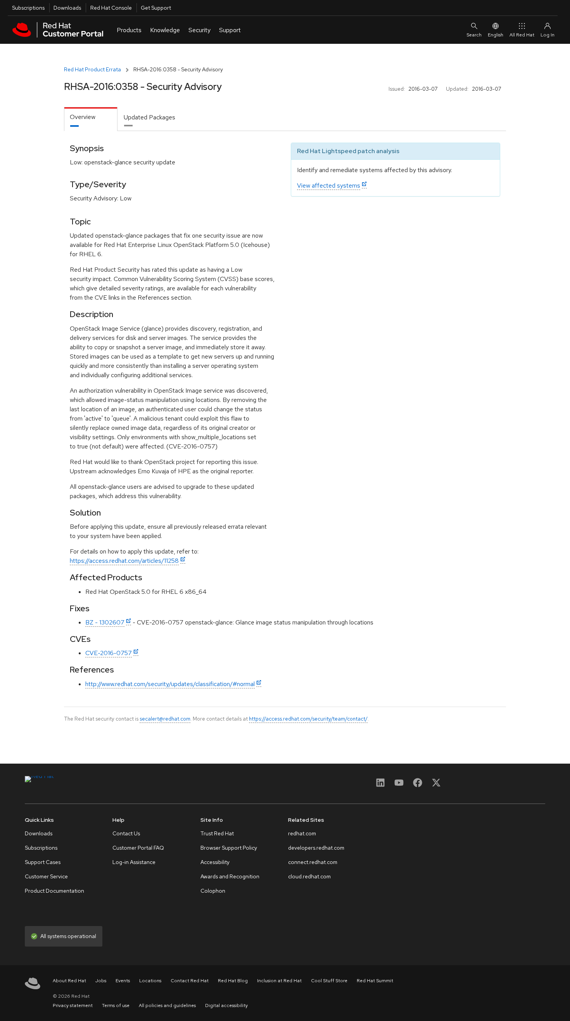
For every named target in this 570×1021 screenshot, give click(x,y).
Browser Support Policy (228, 847)
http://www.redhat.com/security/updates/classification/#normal (170, 684)
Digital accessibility (226, 1005)
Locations (150, 981)
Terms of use (116, 1005)
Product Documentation (54, 890)
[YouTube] (399, 785)
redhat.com (302, 833)
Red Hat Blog (233, 981)
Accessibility (215, 862)
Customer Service (46, 876)
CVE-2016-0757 (108, 653)
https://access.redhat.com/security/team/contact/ (308, 718)
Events (123, 981)
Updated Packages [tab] (149, 117)
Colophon (212, 890)
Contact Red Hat (190, 981)
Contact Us (126, 833)
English (495, 35)
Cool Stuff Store (329, 981)
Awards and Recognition (229, 876)
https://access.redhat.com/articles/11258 (124, 561)
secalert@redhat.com (165, 718)
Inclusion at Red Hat (279, 981)
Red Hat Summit (375, 981)
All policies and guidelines (167, 1005)
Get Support (156, 7)
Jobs (100, 981)
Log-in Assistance (133, 862)
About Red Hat (69, 981)
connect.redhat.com (312, 862)
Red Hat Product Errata (92, 69)
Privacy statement (73, 1005)
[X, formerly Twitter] (436, 785)
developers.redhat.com (316, 847)
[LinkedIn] (380, 785)
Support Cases (42, 862)
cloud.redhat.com (309, 876)
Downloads (67, 7)
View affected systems (328, 185)
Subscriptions (28, 7)
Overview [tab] (82, 117)
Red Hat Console (111, 7)
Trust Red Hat (217, 833)
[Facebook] (417, 785)
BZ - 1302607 (104, 622)
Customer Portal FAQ (138, 847)
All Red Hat (522, 35)
